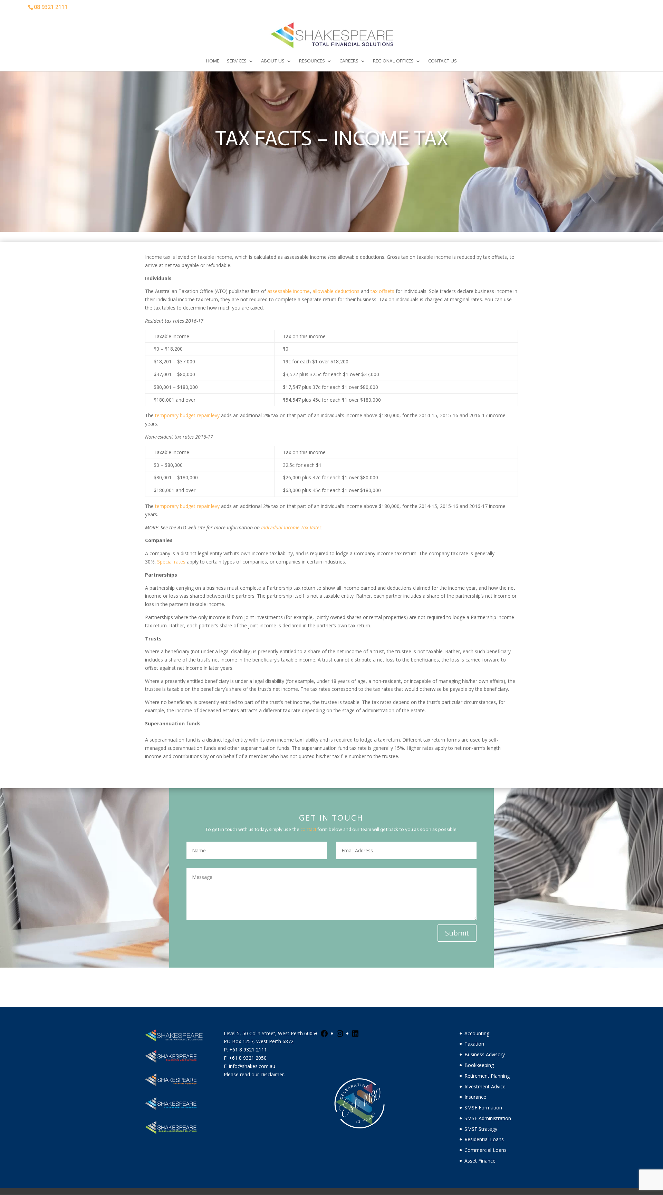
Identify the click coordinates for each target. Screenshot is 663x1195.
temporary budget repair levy (187, 415)
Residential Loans (484, 1139)
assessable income (288, 291)
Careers (348, 61)
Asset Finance (480, 1160)
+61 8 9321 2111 (248, 1049)
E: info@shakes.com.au (250, 1066)
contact (308, 829)
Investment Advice (485, 1086)
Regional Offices (393, 61)
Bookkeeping (479, 1065)
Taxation (474, 1043)
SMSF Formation (483, 1107)
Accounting (476, 1033)
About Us (273, 61)
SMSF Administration (487, 1118)
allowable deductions (337, 291)
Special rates (171, 561)
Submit (457, 933)
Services (237, 61)
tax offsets (383, 291)
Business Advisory (484, 1054)
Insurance (475, 1097)
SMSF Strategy (480, 1129)
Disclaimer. (272, 1074)
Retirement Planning (487, 1075)
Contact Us (442, 61)
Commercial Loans (485, 1150)
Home (212, 61)
